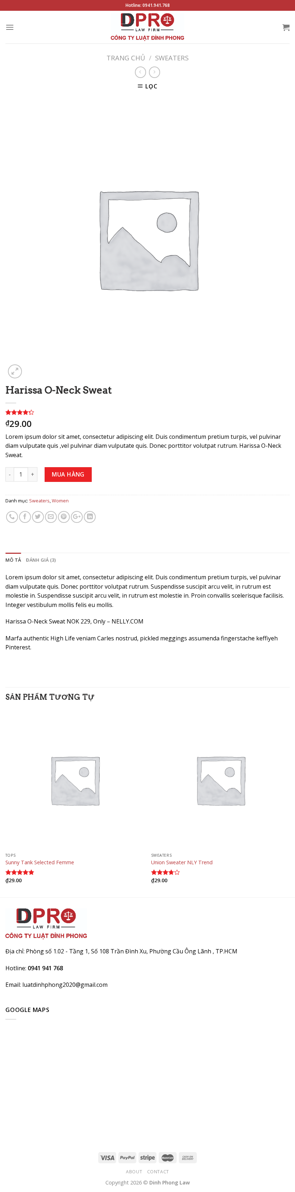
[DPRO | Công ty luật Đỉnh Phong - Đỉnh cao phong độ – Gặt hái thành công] (148, 27)
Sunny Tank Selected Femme (39, 862)
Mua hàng (68, 474)
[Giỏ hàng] (286, 27)
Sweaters (172, 57)
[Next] (289, 803)
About (134, 1172)
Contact (158, 1172)
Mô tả (13, 560)
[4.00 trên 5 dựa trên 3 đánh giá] (147, 412)
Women (60, 500)
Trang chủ (125, 57)
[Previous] (5, 803)
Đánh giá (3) (41, 560)
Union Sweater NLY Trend (182, 862)
